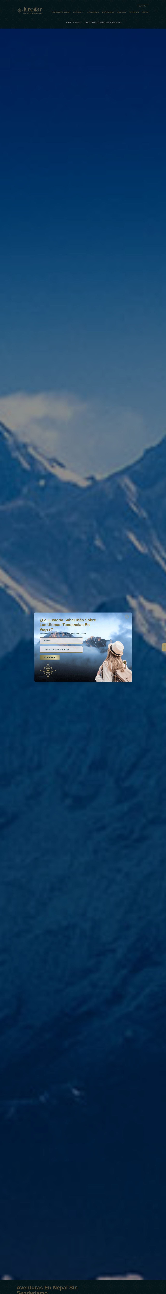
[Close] (126, 616)
